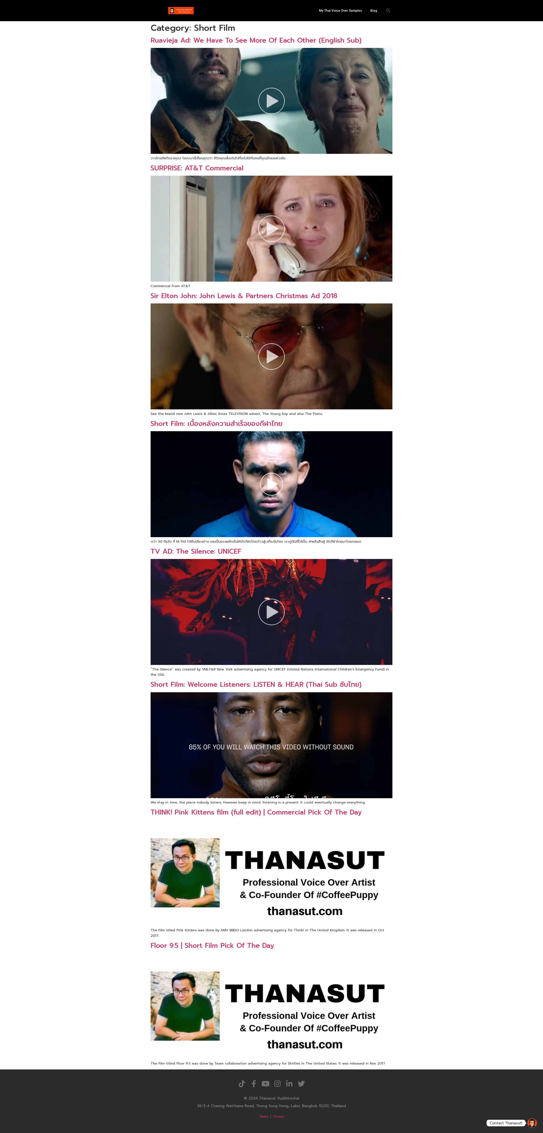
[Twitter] (301, 1083)
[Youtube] (265, 1083)
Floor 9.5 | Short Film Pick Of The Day (212, 945)
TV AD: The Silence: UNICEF (196, 551)
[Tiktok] (241, 1083)
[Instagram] (277, 1083)
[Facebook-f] (253, 1083)
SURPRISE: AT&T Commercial (197, 168)
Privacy (278, 1117)
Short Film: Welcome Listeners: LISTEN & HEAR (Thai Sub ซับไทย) (256, 684)
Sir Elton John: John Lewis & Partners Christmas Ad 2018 (244, 296)
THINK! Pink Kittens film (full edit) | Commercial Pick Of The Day (256, 812)
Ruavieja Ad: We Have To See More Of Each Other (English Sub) (256, 40)
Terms (264, 1117)
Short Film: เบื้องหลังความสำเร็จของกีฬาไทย (217, 423)
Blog (373, 11)
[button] (388, 10)
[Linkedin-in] (289, 1083)
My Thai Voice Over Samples (340, 11)
